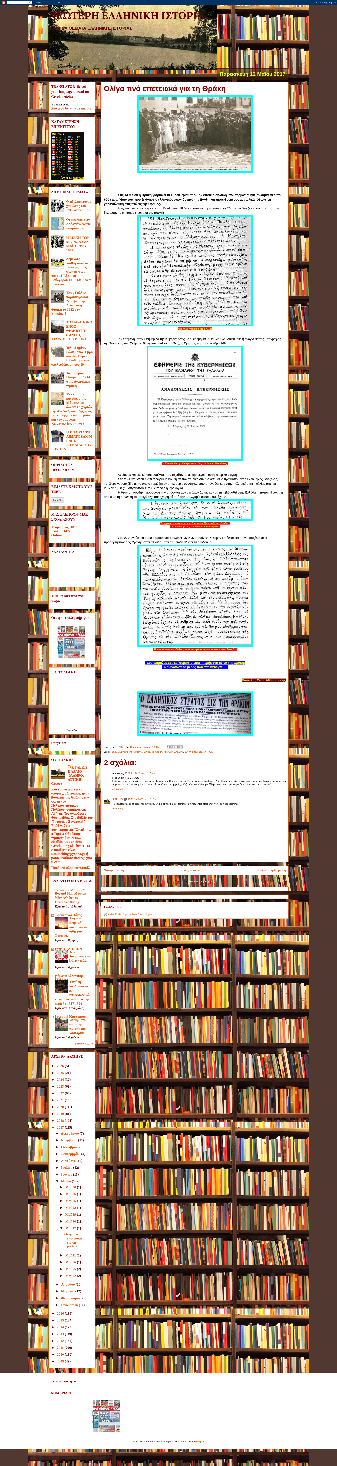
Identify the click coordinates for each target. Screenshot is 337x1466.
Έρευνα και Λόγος (68, 915)
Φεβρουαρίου (71, 1298)
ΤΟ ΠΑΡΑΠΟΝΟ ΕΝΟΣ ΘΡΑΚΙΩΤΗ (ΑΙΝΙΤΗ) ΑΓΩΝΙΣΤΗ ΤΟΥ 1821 (71, 330)
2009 (61, 1361)
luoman (183, 1441)
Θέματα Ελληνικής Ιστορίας (69, 977)
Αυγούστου (69, 1161)
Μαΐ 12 (71, 1228)
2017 (61, 1127)
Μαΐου (66, 1181)
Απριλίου (68, 1284)
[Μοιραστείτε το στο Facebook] (178, 747)
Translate (84, 108)
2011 (60, 1347)
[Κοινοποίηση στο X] (175, 747)
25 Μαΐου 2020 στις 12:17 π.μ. (140, 773)
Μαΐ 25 (71, 1201)
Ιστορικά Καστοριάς (70, 1016)
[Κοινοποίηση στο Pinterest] (181, 747)
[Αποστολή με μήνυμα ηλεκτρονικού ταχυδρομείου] (168, 747)
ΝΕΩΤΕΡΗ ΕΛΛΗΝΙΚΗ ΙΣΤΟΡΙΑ (126, 16)
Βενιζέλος (149, 752)
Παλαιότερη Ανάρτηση (272, 870)
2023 (61, 1086)
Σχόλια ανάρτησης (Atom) (202, 881)
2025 (61, 1073)
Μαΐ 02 (71, 1276)
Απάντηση (117, 789)
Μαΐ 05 (71, 1269)
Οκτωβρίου (70, 1147)
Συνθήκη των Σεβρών (196, 752)
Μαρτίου (68, 1291)
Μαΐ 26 (71, 1194)
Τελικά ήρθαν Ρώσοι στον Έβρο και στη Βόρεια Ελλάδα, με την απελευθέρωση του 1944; (72, 356)
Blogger (200, 1441)
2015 (61, 1320)
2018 (61, 1120)
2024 (61, 1079)
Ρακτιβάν (168, 752)
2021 (61, 1100)
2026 (61, 1066)
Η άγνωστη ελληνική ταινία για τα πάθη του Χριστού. (71, 926)
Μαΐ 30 (71, 1187)
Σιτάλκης (178, 752)
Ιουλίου (67, 1167)
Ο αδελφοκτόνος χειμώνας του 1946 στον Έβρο (78, 206)
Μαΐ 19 (71, 1214)
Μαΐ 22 (71, 1208)
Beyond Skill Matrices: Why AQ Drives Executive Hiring (71, 898)
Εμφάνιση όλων (84, 1043)
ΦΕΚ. (211, 752)
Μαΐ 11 (71, 1255)
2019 (61, 1114)
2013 (61, 1334)
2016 (61, 1313)
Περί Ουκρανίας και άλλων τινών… (79, 956)
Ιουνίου (67, 1174)
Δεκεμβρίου (70, 1133)
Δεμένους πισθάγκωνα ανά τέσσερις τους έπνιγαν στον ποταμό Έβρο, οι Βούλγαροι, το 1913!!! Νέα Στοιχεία (71, 271)
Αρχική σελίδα (192, 870)
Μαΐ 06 (71, 1262)
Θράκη (158, 752)
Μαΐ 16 (71, 1221)
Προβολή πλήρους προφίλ (70, 867)
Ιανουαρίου (70, 1305)
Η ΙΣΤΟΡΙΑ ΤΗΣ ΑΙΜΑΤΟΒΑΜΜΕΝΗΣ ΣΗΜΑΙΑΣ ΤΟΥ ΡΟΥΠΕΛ (72, 440)
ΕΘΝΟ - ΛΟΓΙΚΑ (68, 949)
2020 (61, 1107)
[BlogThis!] (171, 747)
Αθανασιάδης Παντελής (130, 752)
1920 (114, 752)
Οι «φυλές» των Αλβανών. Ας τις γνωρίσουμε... (78, 224)
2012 (61, 1341)
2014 (61, 1327)
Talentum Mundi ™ (70, 890)
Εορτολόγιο (72, 730)
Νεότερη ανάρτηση (115, 870)
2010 (61, 1354)
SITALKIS (117, 799)
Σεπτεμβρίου (71, 1154)
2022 (61, 1093)
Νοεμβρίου (69, 1140)
